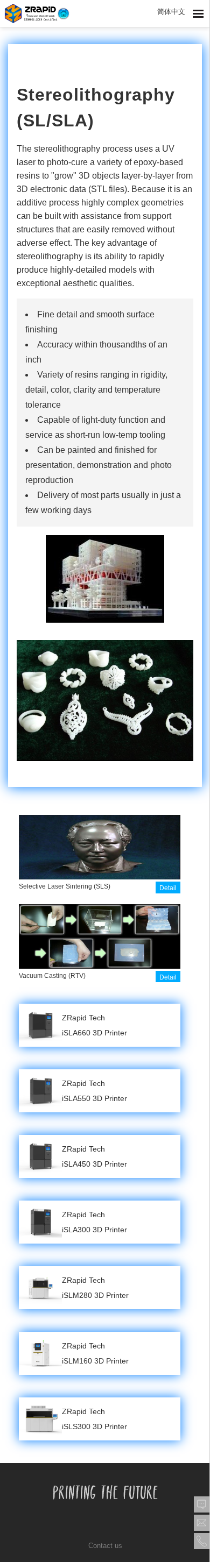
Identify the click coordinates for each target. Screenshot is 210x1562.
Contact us (105, 1546)
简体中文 (171, 12)
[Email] (202, 1523)
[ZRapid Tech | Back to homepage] (37, 13)
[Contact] (202, 1541)
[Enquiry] (202, 1504)
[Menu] (198, 14)
